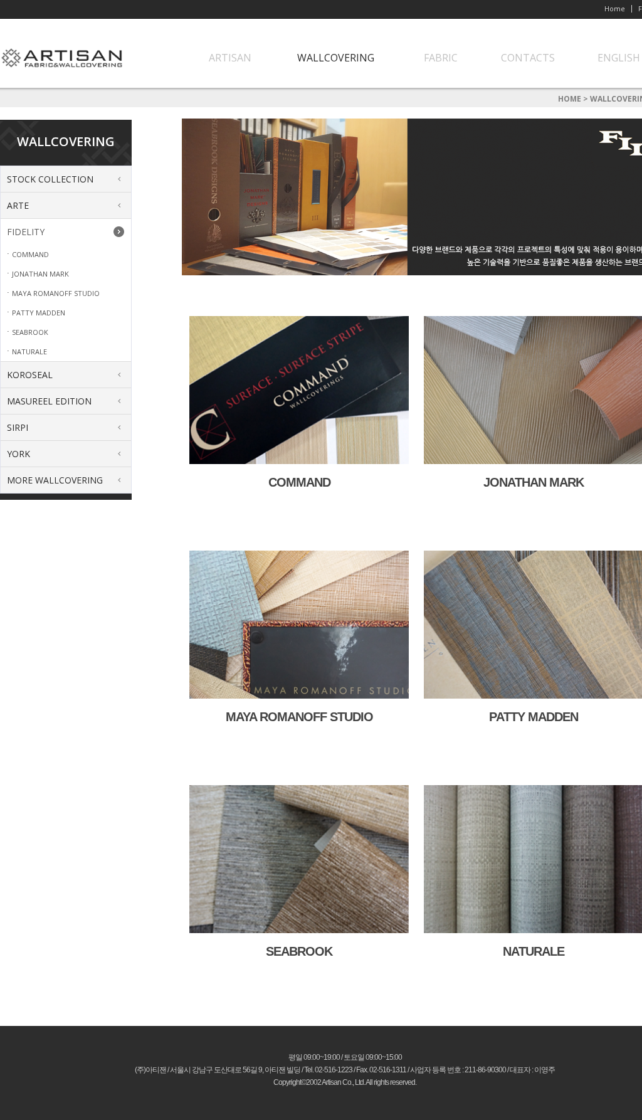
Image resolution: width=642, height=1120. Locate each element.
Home (614, 8)
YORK (18, 454)
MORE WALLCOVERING (55, 480)
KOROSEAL (30, 375)
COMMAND (30, 254)
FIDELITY (26, 232)
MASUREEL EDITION (49, 401)
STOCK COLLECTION (50, 179)
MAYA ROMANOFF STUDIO (56, 293)
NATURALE (29, 351)
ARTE (18, 205)
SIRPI (17, 427)
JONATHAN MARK (40, 273)
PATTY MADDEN (38, 312)
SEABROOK (30, 332)
